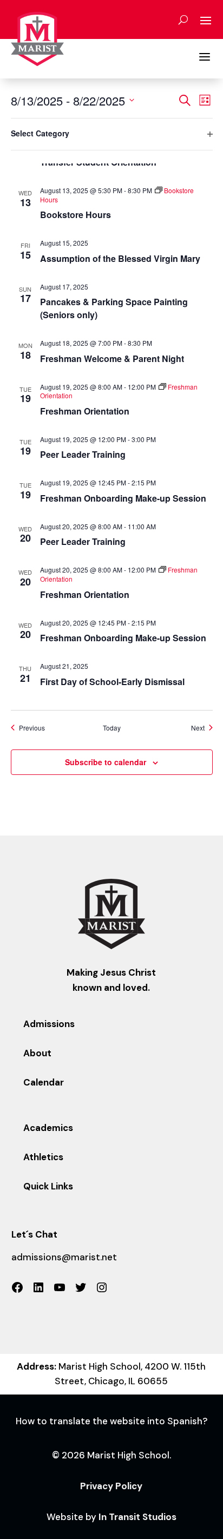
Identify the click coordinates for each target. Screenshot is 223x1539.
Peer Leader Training (83, 454)
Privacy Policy (111, 1486)
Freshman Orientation (84, 411)
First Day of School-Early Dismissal (112, 681)
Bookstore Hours (75, 214)
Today (112, 728)
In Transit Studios (137, 1517)
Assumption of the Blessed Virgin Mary (120, 258)
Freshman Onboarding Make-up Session (123, 498)
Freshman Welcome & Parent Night (112, 358)
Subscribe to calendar (105, 762)
